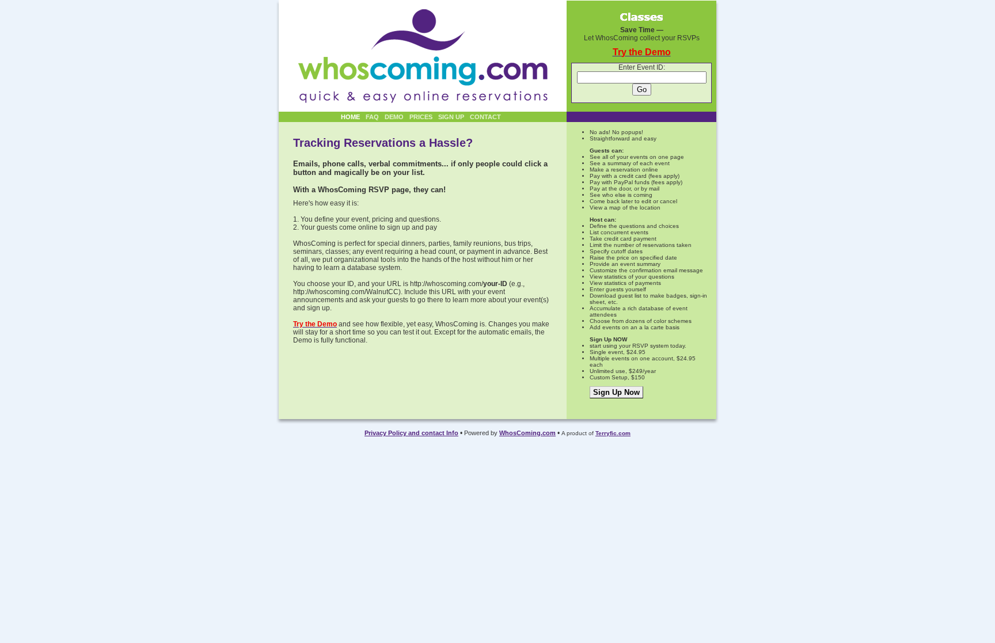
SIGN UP (451, 116)
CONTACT (485, 116)
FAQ (372, 116)
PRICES (420, 116)
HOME (350, 116)
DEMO (394, 116)
